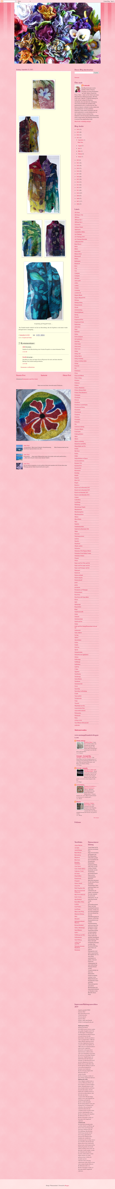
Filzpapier (77, 881)
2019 (78, 168)
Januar (80, 156)
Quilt (76, 602)
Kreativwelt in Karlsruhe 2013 (82, 487)
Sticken (76, 657)
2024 (78, 135)
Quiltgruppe (78, 604)
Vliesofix (77, 703)
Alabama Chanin (79, 227)
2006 (78, 204)
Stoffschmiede (78, 937)
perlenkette (77, 587)
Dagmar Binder (78, 295)
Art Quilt (77, 848)
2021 (78, 163)
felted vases (77, 349)
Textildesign (78, 676)
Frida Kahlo (78, 431)
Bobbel (76, 258)
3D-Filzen (77, 212)
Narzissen (77, 534)
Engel (76, 329)
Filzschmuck (78, 412)
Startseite (44, 375)
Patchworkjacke (79, 577)
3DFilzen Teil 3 (78, 220)
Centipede (77, 276)
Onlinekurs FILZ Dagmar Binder (83, 551)
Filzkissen (77, 383)
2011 (78, 190)
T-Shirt (76, 669)
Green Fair (77, 885)
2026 (78, 129)
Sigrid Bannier (78, 930)
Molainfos (77, 919)
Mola (76, 521)
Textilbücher (78, 674)
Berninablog (78, 855)
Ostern (76, 560)
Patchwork (77, 573)
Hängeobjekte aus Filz (80, 446)
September (81, 140)
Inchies (76, 453)
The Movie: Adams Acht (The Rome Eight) (90, 770)
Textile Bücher (78, 679)
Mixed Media (78, 519)
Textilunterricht (78, 684)
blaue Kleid (77, 251)
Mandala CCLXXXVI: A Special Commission (90, 787)
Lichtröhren (77, 499)
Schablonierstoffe (79, 612)
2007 (78, 201)
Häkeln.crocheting (79, 441)
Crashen (77, 288)
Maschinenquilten (79, 512)
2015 (78, 179)
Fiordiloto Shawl (88, 742)
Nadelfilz (77, 524)
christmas (77, 278)
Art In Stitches (80, 785)
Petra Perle (77, 594)
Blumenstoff (78, 256)
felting (76, 351)
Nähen (76, 531)
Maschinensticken (79, 514)
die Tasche (77, 873)
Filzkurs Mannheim (79, 388)
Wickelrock (77, 715)
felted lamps (78, 344)
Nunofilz (77, 541)
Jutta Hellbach (78, 899)
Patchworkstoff (78, 580)
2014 (78, 182)
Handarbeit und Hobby (80, 444)
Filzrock (77, 400)
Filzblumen (77, 371)
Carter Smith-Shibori (80, 868)
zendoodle (77, 725)
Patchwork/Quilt (79, 575)
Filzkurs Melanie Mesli (80, 390)
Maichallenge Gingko (80, 507)
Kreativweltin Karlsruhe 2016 (82, 495)
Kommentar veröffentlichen (28, 367)
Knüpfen (77, 478)
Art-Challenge (78, 234)
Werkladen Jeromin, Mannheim (80, 947)
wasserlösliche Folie (80, 708)
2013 (78, 185)
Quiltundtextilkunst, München (80, 922)
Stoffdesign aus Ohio (80, 935)
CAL (76, 268)
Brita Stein (77, 860)
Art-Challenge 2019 (80, 237)
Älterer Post (67, 375)
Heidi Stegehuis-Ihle (80, 888)
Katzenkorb (77, 470)
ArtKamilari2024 (79, 241)
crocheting (77, 290)
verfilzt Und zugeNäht (78, 943)
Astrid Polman (78, 850)
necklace (77, 539)
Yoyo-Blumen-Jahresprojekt (82, 723)
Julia (24, 347)
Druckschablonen (79, 312)
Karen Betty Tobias (79, 902)
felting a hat (77, 353)
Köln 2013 (77, 480)
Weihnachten (78, 713)
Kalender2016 (78, 465)
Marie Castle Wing (79, 911)
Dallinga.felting (78, 302)
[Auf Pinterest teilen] (44, 335)
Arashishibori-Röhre (80, 232)
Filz (76, 368)
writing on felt (78, 720)
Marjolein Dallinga (79, 914)
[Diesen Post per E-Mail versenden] (37, 335)
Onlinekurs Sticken (79, 556)
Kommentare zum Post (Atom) (30, 379)
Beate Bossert (78, 244)
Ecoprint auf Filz (79, 319)
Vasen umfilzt (78, 696)
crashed (76, 285)
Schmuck (77, 616)
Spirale (76, 649)
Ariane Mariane (78, 845)
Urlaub (76, 693)
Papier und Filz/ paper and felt (82, 565)
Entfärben (77, 331)
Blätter (76, 249)
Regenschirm (78, 607)
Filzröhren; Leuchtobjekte (81, 405)
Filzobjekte (77, 397)
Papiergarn (77, 570)
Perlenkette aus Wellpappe (81, 590)
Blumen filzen (78, 254)
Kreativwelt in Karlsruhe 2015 (82, 490)
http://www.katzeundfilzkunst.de (80, 891)
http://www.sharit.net (80, 894)
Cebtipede (77, 273)
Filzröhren (77, 402)
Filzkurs (77, 385)
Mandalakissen (78, 509)
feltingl (76, 363)
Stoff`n (76, 932)
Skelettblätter (78, 640)
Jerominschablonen (79, 461)
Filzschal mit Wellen (80, 407)
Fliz (76, 424)
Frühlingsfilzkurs (79, 434)
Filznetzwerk (78, 878)
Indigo (76, 456)
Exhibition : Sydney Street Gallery (89, 803)
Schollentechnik (79, 619)
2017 (78, 174)
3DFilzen (77, 217)
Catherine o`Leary (79, 871)
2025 (78, 132)
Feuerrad (77, 366)
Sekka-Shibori (78, 632)
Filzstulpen (77, 419)
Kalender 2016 (78, 463)
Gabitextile (87, 85)
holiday (76, 448)
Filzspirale (77, 414)
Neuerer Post (20, 375)
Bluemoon (77, 857)
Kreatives (77, 485)
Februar (80, 154)
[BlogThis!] (39, 335)
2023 (78, 137)
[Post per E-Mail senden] (33, 335)
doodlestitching (78, 310)
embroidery (77, 327)
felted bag (77, 341)
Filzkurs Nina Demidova (81, 392)
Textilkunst (77, 681)
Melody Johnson (80, 741)
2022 (78, 160)
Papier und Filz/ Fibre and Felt (82, 563)
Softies (76, 642)
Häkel (76, 436)
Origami (77, 558)
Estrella (25, 357)
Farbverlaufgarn (79, 336)
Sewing (76, 635)
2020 (78, 165)
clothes (76, 283)
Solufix (76, 645)
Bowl (76, 266)
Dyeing (76, 314)
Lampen (77, 497)
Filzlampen (77, 395)
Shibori (76, 637)
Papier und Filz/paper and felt (82, 568)
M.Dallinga (77, 504)
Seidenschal (77, 630)
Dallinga (77, 300)
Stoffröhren (77, 664)
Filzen (76, 373)
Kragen (76, 482)
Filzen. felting (78, 378)
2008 (78, 198)
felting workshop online (81, 361)
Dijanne (78, 802)
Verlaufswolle (78, 698)
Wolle (76, 718)
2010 (78, 193)
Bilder (76, 246)
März (79, 151)
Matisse (76, 517)
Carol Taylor (78, 866)
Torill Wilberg (78, 940)
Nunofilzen (77, 543)
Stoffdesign (77, 662)
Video (76, 701)
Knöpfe (76, 475)
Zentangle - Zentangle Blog (83, 756)
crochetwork (78, 293)
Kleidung (77, 473)
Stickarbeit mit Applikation (81, 654)
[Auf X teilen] (40, 335)
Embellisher (78, 324)
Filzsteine (77, 417)
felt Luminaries (78, 339)
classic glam (78, 280)
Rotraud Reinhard (79, 925)
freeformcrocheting (79, 426)
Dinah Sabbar (78, 876)
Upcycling (77, 689)
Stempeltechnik (78, 652)
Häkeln (76, 439)
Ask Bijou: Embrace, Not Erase (84, 757)
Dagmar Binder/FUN (80, 297)
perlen (76, 585)
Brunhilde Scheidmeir (77, 863)
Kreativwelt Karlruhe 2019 (81, 492)
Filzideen (77, 380)
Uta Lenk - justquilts (82, 768)
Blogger (67, 1185)
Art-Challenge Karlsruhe (81, 239)
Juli (79, 148)
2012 (78, 187)
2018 (78, 171)
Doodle (76, 307)
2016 (78, 176)
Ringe (76, 609)
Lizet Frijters (78, 906)
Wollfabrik (77, 950)
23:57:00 (25, 363)
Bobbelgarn (77, 261)
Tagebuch (77, 671)
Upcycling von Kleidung (81, 691)
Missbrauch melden (81, 730)
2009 (78, 196)
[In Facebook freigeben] (42, 335)
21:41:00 (25, 352)
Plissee (76, 599)
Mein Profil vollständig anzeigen (83, 121)
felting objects (78, 356)
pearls (76, 582)
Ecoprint (77, 317)
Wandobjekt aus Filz (80, 706)
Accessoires (77, 224)
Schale (76, 614)
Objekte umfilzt (78, 546)
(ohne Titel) (27, 445)
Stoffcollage (78, 659)
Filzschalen (77, 409)
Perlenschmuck (78, 592)
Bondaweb (77, 263)
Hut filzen (77, 451)
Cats (76, 271)
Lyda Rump (77, 502)
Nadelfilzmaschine (79, 526)
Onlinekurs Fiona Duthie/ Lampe (83, 553)
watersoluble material (80, 710)
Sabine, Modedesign (80, 927)
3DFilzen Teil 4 (78, 222)
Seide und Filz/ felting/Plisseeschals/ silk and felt (86, 627)
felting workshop (79, 358)
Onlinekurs (77, 548)
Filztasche (77, 422)
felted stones (78, 346)
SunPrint (77, 667)
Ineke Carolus (78, 897)
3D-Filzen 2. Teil (79, 215)
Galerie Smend (78, 883)
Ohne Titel (80, 142)
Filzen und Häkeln (79, 375)
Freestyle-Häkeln (79, 429)
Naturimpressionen (79, 536)
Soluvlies (77, 647)
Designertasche (78, 305)
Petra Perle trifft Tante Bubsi (82, 597)
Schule (76, 624)
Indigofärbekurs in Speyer (81, 458)
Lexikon (77, 904)
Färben (76, 334)
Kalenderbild (78, 468)
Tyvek (76, 686)
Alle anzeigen (96, 817)
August (80, 146)
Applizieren (77, 229)
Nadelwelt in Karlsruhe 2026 (82, 529)
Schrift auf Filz (78, 621)
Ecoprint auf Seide (27, 337)
